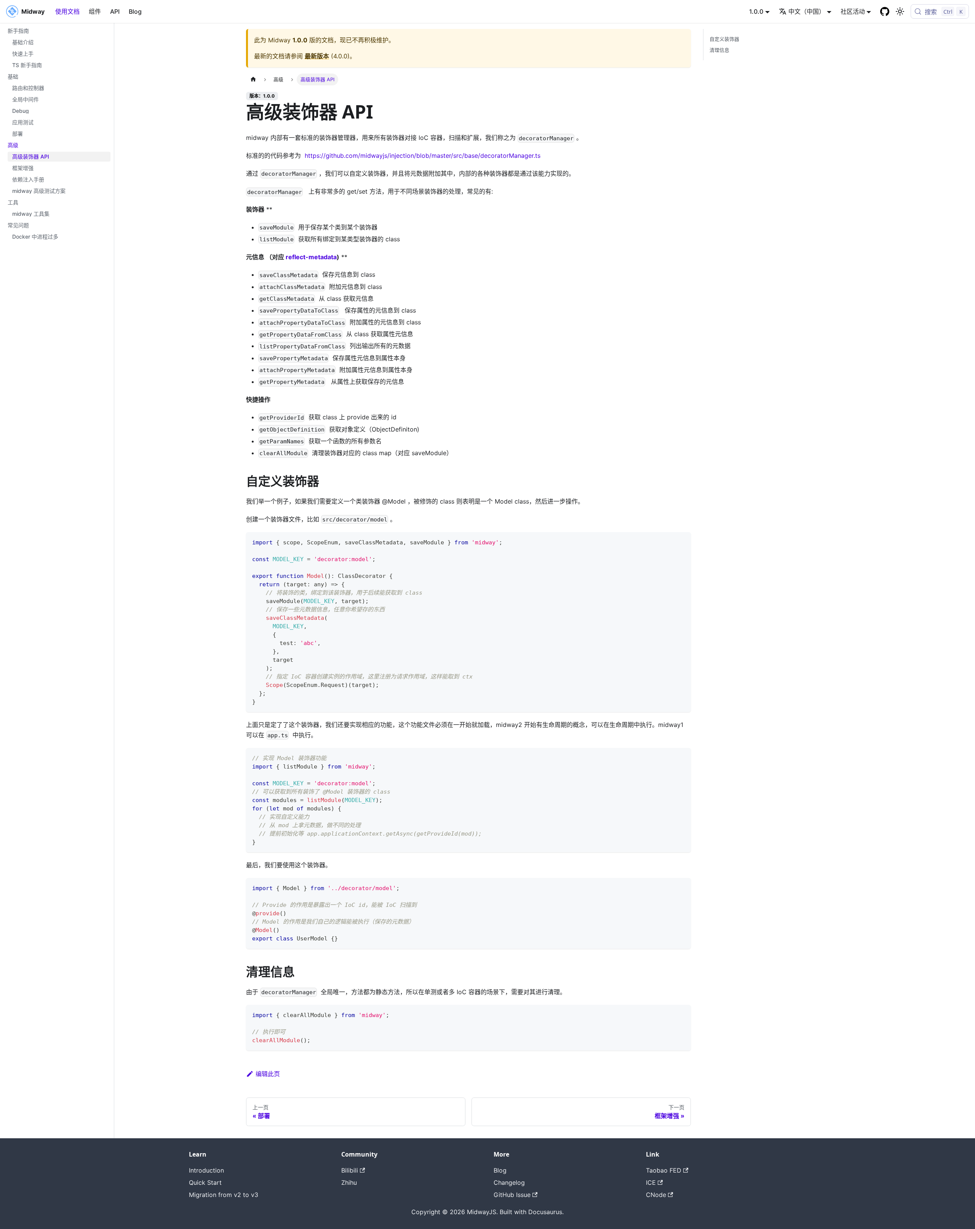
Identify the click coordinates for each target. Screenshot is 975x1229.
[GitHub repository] (885, 11)
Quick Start (205, 1182)
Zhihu (349, 1182)
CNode (656, 1195)
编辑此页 (268, 1074)
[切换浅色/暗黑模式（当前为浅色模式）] (900, 11)
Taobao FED (663, 1170)
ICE (651, 1182)
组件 (95, 11)
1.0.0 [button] (756, 11)
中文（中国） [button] (806, 11)
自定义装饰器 (724, 39)
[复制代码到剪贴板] (681, 541)
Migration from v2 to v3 (223, 1195)
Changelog (509, 1182)
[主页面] (253, 79)
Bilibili (349, 1170)
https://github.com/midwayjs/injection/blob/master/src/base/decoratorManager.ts (422, 155)
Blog (135, 11)
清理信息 (719, 50)
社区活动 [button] (853, 11)
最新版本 (317, 56)
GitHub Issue (512, 1195)
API (115, 11)
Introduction (206, 1170)
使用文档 (67, 11)
